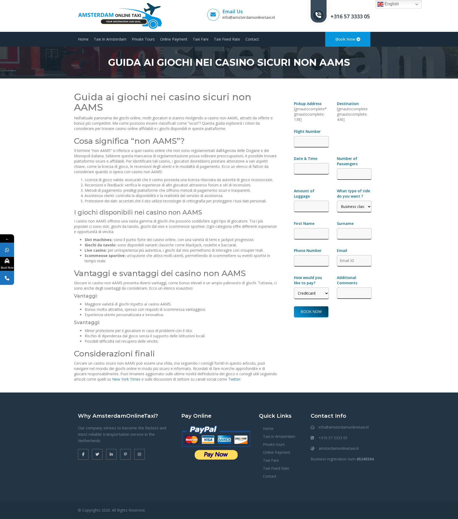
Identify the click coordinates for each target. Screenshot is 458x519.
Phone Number (308, 250)
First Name (304, 223)
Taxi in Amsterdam (110, 39)
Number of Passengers (347, 161)
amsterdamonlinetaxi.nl (339, 448)
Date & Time (305, 158)
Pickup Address (308, 103)
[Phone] (7, 278)
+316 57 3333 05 (350, 16)
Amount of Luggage (304, 193)
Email (342, 250)
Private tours (143, 39)
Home (83, 39)
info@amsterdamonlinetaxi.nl (248, 17)
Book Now (345, 39)
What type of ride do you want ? (353, 193)
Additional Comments (347, 280)
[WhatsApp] (7, 250)
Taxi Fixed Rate (227, 39)
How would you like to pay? (308, 280)
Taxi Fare (201, 39)
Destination (348, 103)
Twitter (234, 379)
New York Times (126, 379)
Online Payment (173, 39)
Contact (252, 39)
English (391, 4)
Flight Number (308, 131)
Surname (345, 223)
